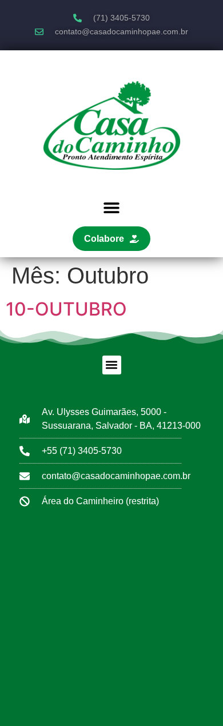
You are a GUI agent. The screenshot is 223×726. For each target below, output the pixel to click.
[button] (112, 208)
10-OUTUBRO (66, 309)
